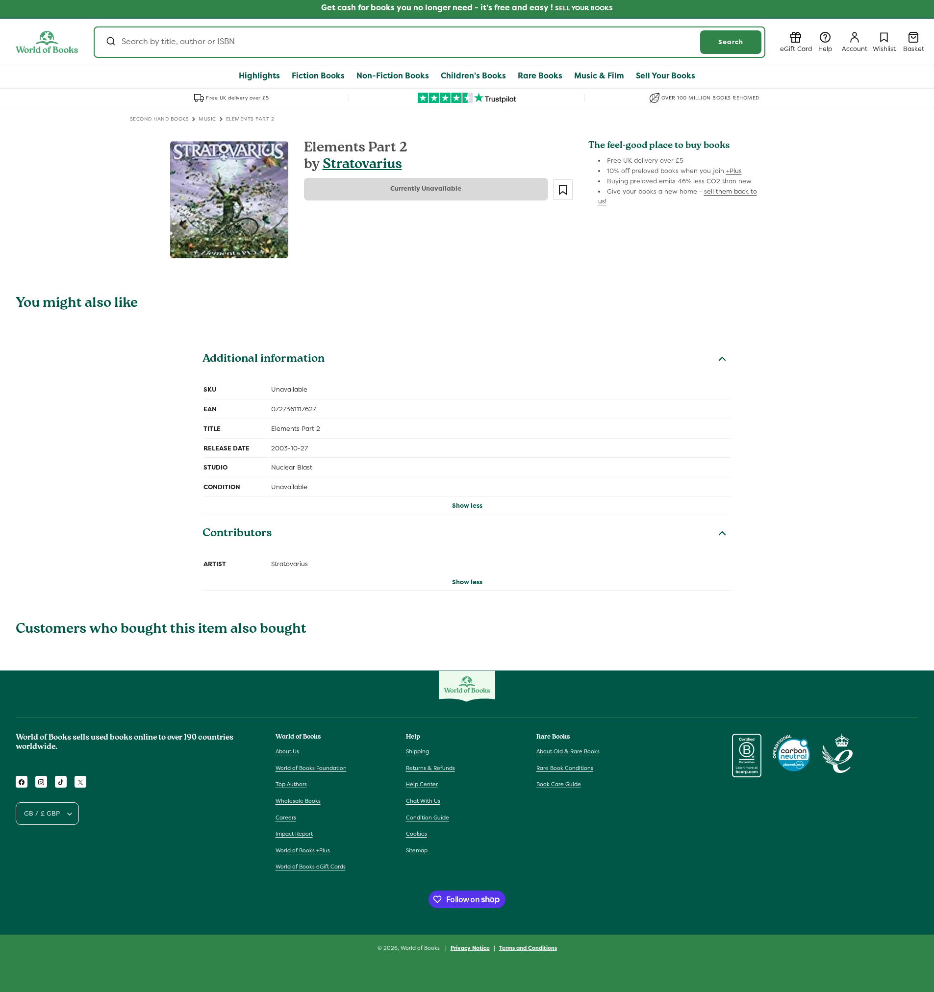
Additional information (263, 359)
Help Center (422, 785)
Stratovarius (362, 165)
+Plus (734, 170)
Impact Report (294, 834)
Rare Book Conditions (564, 768)
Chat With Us (423, 801)
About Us (287, 752)
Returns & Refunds (430, 768)
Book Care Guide (558, 785)
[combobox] (429, 42)
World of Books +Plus (303, 850)
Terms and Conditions (528, 947)
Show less (467, 505)
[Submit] (110, 42)
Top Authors (291, 785)
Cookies (416, 834)
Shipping (417, 752)
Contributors (237, 534)
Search (730, 42)
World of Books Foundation (311, 768)
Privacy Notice (470, 947)
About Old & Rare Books (568, 752)
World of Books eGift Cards (311, 867)
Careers (286, 817)
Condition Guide (427, 817)
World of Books (421, 948)
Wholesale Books (298, 801)
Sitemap (417, 850)
